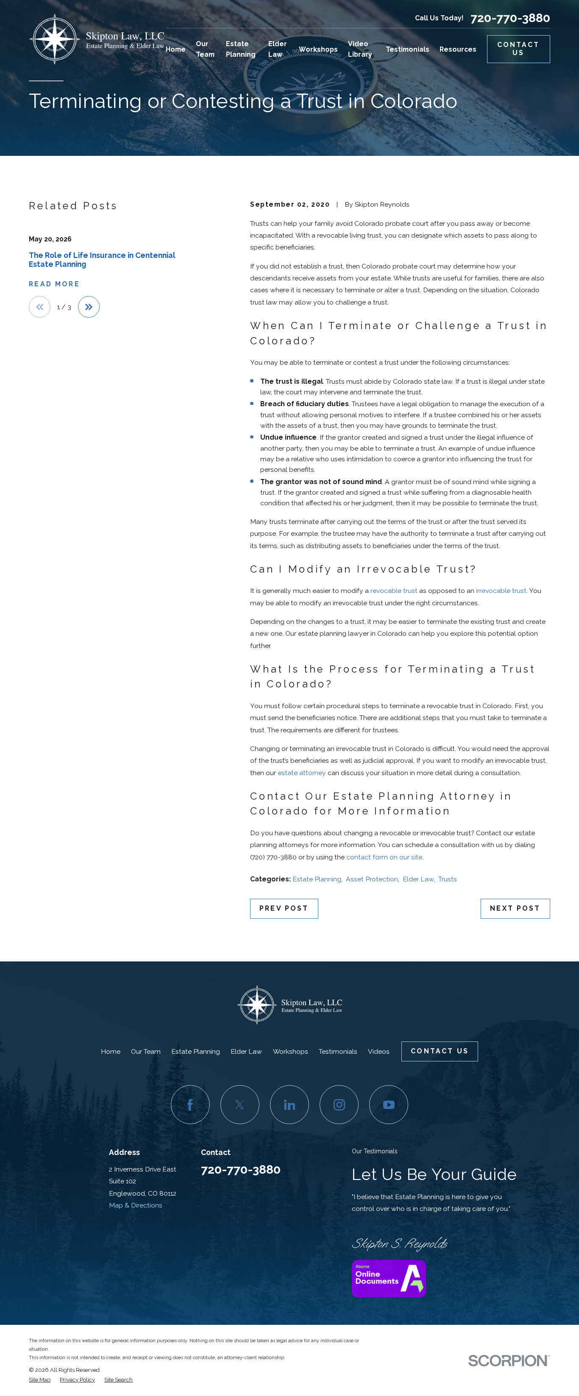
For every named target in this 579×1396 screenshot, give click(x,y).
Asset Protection (372, 879)
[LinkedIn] (289, 1104)
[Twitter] (239, 1104)
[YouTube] (388, 1104)
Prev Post (284, 908)
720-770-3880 (510, 18)
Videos (379, 1051)
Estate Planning (316, 879)
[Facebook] (190, 1104)
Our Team (146, 1051)
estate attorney (302, 773)
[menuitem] (39, 1379)
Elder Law (418, 879)
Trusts (447, 879)
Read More (54, 284)
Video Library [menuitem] (360, 49)
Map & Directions (135, 1205)
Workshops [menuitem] (318, 49)
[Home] (96, 39)
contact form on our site (384, 857)
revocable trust (394, 591)
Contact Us (518, 49)
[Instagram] (339, 1104)
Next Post (515, 908)
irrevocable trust (501, 591)
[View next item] (89, 307)
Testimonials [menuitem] (407, 49)
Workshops (290, 1051)
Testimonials (338, 1051)
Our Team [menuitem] (205, 49)
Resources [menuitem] (458, 49)
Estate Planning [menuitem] (241, 49)
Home (110, 1051)
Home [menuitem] (176, 49)
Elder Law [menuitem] (277, 49)
